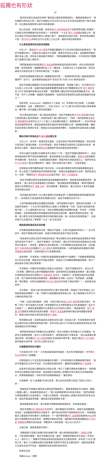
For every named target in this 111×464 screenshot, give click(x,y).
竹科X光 (27, 39)
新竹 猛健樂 (85, 363)
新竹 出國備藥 (74, 415)
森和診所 (82, 156)
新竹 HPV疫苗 (40, 49)
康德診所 (43, 148)
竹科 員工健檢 (52, 281)
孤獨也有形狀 (16, 5)
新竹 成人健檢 (43, 136)
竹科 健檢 (81, 114)
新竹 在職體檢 (75, 32)
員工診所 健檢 (70, 301)
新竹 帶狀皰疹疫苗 (42, 174)
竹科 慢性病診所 (39, 409)
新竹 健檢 (87, 88)
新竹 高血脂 (47, 64)
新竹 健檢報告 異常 (48, 275)
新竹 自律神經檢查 (61, 29)
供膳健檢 (19, 251)
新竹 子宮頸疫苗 (70, 174)
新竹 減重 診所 (37, 186)
